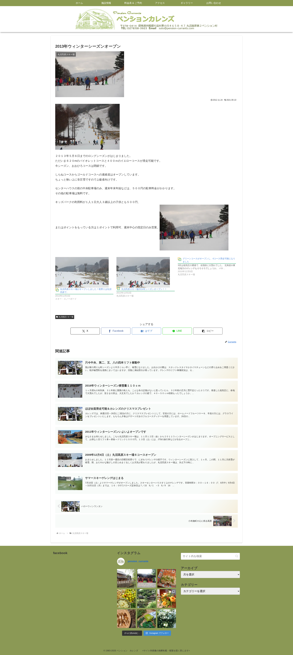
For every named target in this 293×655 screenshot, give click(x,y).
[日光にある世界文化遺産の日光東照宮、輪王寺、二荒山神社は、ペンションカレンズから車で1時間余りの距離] (146, 578)
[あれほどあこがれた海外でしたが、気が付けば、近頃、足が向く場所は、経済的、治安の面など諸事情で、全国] (126, 578)
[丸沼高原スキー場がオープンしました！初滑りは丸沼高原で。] (84, 272)
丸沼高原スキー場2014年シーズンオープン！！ (144, 289)
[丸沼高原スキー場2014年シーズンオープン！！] (145, 272)
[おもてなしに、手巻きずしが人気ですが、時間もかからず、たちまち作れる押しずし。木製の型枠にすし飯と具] (166, 578)
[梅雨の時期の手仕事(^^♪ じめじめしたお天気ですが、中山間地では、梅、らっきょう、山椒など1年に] (126, 598)
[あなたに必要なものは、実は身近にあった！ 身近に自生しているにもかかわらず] (146, 618)
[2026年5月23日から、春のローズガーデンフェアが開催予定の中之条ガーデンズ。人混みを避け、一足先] (166, 618)
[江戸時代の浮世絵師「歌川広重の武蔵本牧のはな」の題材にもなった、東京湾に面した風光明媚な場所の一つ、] (146, 598)
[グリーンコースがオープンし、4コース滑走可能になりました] (208, 266)
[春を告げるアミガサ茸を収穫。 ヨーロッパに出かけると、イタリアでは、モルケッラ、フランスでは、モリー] (126, 618)
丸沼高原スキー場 (66, 317)
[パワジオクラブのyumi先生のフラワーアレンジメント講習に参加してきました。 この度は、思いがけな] (166, 598)
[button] (207, 331)
